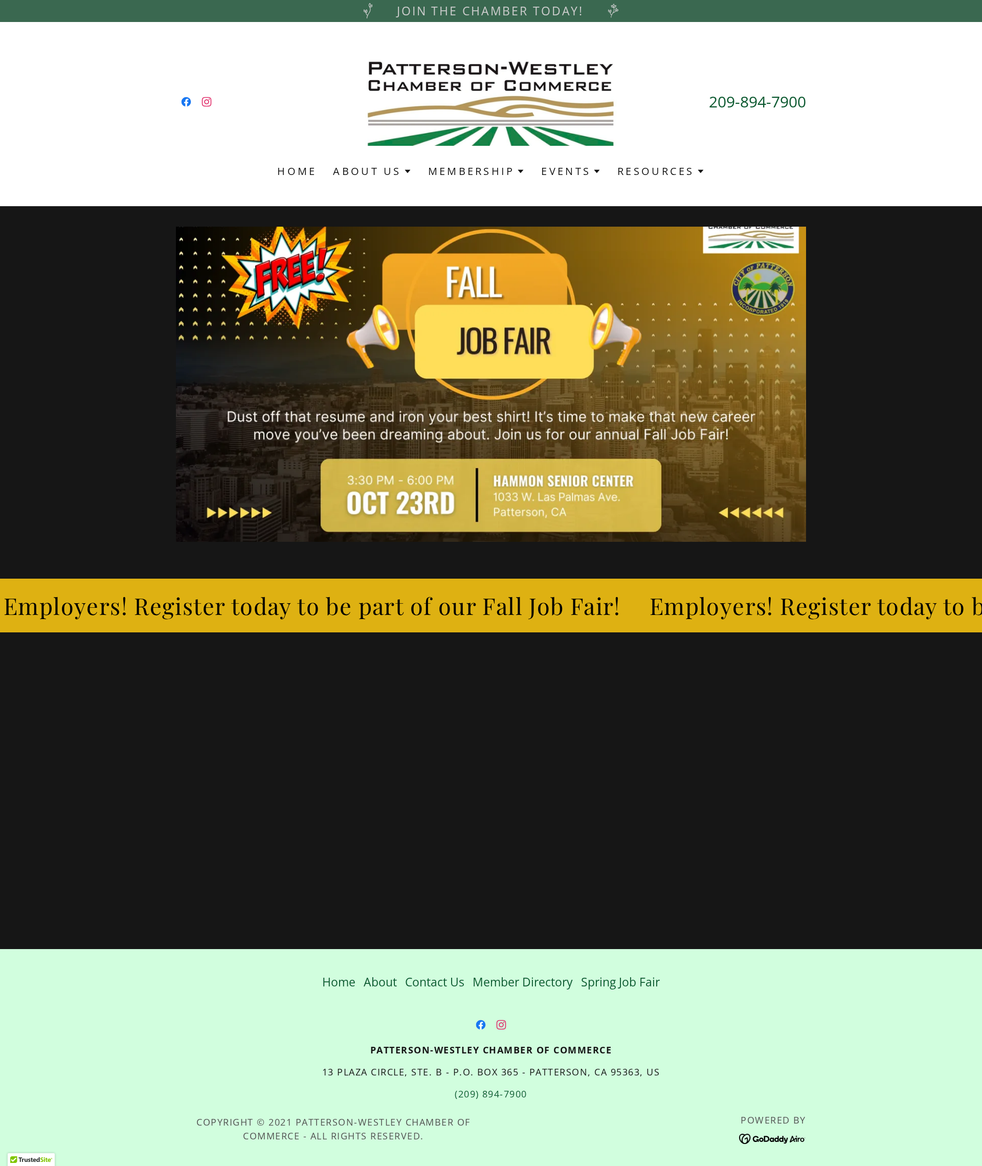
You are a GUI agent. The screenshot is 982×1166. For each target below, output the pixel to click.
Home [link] (297, 171)
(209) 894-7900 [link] (491, 1094)
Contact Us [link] (434, 982)
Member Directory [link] (523, 982)
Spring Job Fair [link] (620, 982)
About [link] (380, 982)
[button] (372, 171)
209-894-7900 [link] (757, 101)
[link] (186, 102)
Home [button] (338, 982)
